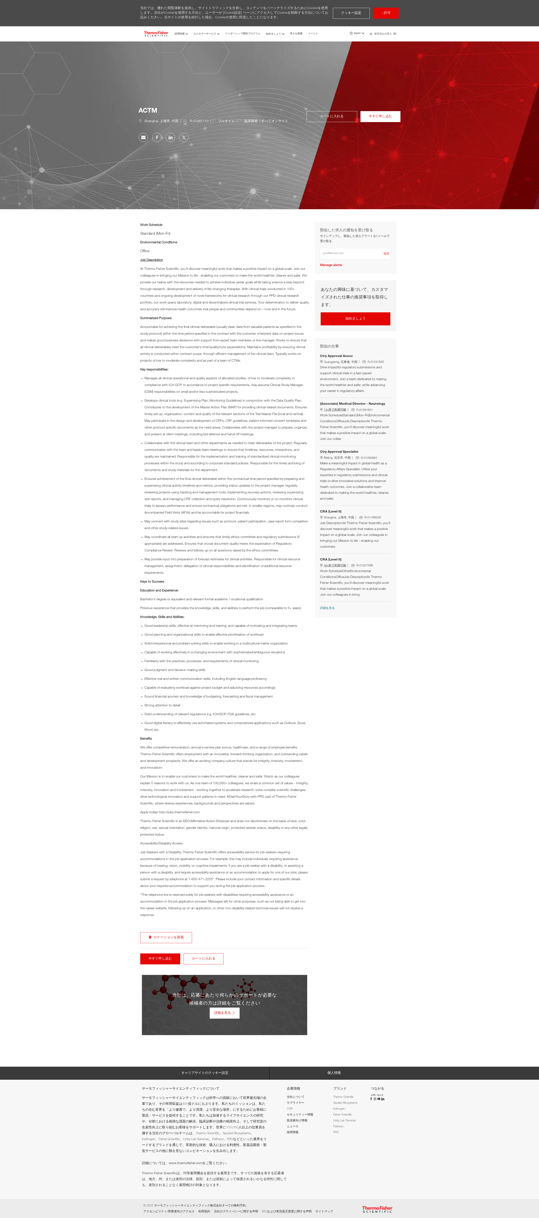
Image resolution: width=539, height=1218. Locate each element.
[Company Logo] (156, 34)
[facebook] (372, 1099)
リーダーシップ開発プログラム (242, 33)
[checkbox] (332, 116)
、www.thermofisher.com (183, 1163)
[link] (331, 265)
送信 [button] (386, 253)
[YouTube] (379, 1099)
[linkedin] (382, 1099)
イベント (313, 33)
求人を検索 (296, 33)
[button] (351, 13)
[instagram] (375, 1099)
